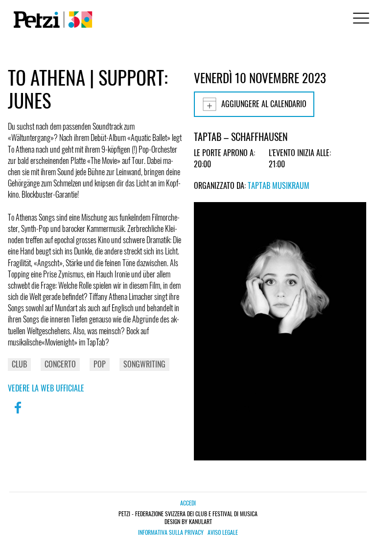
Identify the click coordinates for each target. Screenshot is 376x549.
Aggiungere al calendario (263, 104)
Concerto (60, 364)
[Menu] (359, 19)
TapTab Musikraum (278, 185)
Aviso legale (223, 532)
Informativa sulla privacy (171, 532)
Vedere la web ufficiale (46, 388)
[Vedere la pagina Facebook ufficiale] (17, 414)
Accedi (188, 503)
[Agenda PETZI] (51, 19)
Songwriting (144, 364)
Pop (100, 364)
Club (19, 364)
